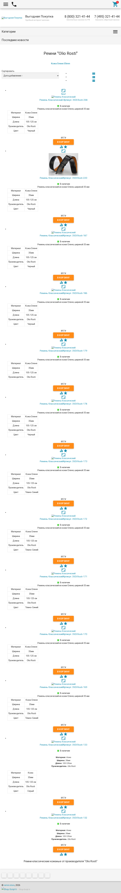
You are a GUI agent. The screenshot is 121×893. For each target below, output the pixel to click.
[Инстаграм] (48, 876)
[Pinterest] (29, 876)
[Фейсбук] (17, 876)
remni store (9, 885)
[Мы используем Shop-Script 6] (9, 889)
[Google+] (11, 876)
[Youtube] (42, 876)
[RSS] (36, 876)
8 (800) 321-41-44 (77, 16)
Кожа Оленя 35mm (60, 63)
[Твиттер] (23, 876)
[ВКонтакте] (5, 876)
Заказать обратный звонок (107, 20)
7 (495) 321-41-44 (107, 16)
